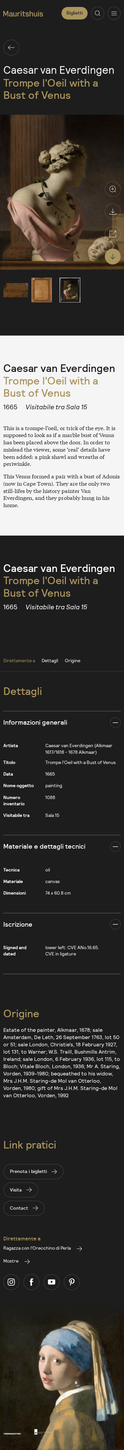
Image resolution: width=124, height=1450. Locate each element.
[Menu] (114, 13)
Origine (72, 660)
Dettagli (50, 660)
